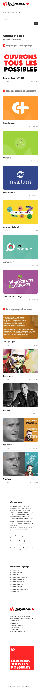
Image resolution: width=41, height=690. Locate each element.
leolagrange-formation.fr (17, 581)
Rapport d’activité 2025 (13, 78)
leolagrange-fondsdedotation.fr (19, 589)
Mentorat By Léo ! (11, 227)
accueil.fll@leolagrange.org (17, 631)
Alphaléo (7, 157)
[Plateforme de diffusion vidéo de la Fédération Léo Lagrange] (16, 4)
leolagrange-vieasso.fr (16, 591)
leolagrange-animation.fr (17, 579)
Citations (7, 479)
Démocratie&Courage (12, 296)
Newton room (9, 192)
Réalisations (8, 444)
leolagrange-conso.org (16, 584)
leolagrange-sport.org (16, 586)
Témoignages (9, 341)
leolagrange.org (14, 571)
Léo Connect (8, 261)
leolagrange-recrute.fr (16, 573)
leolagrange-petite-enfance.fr (18, 577)
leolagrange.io (14, 574)
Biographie (8, 376)
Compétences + (10, 123)
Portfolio (7, 410)
